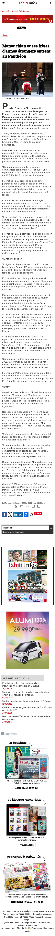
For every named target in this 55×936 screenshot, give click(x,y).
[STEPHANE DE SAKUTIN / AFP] (27, 63)
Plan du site (22, 928)
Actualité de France (21, 11)
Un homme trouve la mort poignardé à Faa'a (26, 701)
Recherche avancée (13, 532)
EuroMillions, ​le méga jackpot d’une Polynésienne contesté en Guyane (21, 684)
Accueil (5, 11)
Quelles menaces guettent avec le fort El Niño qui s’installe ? (27, 708)
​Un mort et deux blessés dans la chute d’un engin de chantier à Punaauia (25, 693)
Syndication (37, 928)
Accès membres (8, 928)
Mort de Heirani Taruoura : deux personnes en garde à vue (26, 717)
